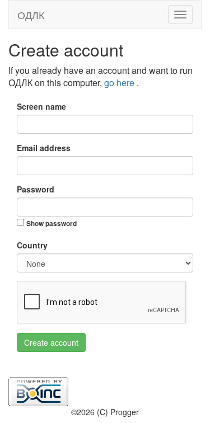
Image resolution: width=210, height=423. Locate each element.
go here (120, 82)
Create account (51, 342)
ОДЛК (30, 14)
